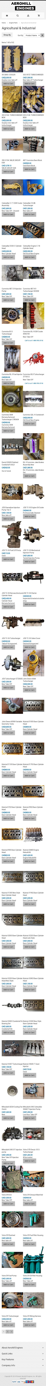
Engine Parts (13, 23)
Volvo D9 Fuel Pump (9, 1276)
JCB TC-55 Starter (30, 593)
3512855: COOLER (8, 75)
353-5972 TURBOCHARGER (33, 75)
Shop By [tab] (7, 35)
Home (4, 23)
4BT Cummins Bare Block (32, 160)
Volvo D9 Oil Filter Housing (32, 1276)
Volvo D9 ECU (7, 1195)
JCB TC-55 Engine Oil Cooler (33, 507)
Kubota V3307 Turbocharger (12, 1064)
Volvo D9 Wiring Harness (32, 1316)
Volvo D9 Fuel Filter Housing (33, 1235)
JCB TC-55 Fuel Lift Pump (11, 550)
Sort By (20, 35)
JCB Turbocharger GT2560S (12, 679)
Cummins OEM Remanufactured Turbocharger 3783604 (10, 417)
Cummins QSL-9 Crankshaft (33, 415)
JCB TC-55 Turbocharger (11, 638)
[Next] (11, 1332)
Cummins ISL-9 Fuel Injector (12, 374)
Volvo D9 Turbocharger (10, 1316)
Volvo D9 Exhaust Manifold (33, 1195)
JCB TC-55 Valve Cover (31, 638)
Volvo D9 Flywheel (8, 1235)
